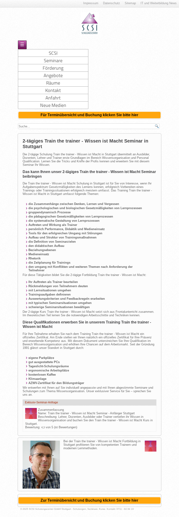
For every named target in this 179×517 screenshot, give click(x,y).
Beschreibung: (48, 416)
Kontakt (53, 90)
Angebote (53, 75)
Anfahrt (53, 97)
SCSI (53, 53)
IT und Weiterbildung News (159, 3)
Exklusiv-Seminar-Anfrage (41, 402)
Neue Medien (53, 105)
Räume (53, 82)
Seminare (53, 60)
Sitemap (130, 3)
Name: (43, 413)
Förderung (53, 67)
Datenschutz (111, 3)
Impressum (90, 3)
